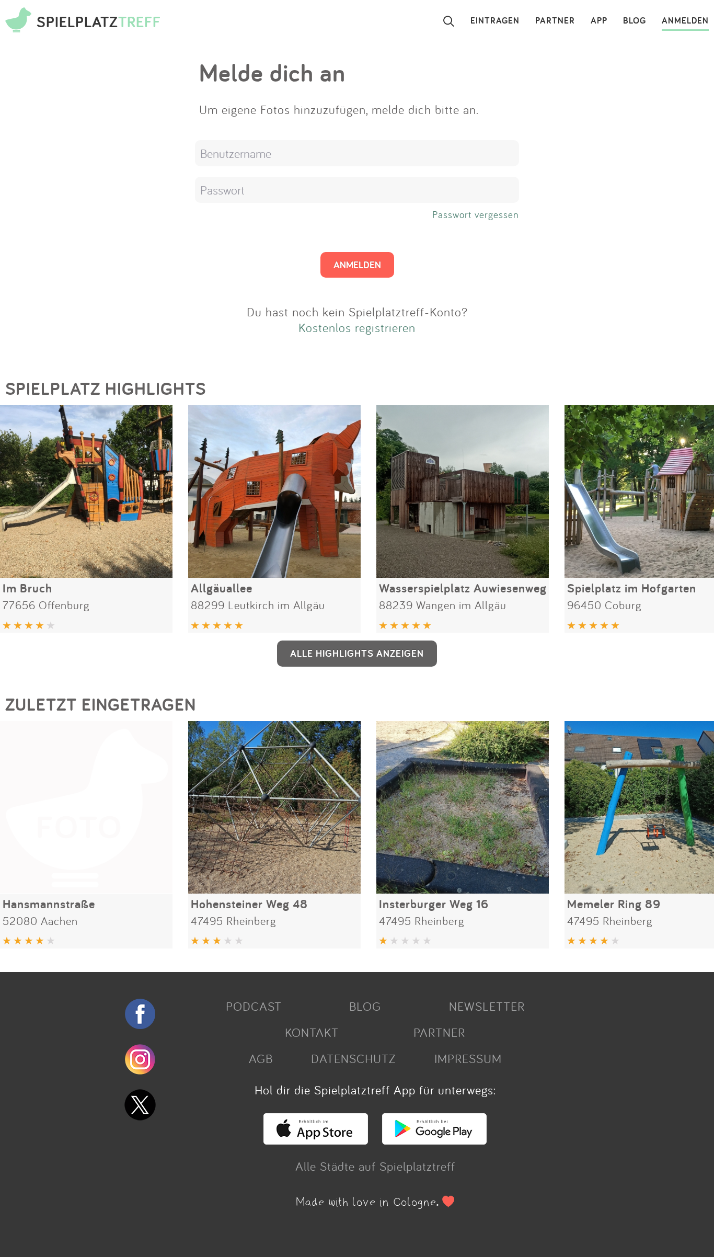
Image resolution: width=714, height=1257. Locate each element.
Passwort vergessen (475, 214)
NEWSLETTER (487, 1006)
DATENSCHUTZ (353, 1058)
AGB (261, 1058)
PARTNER (555, 21)
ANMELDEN (685, 21)
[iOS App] (315, 1140)
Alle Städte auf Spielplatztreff (375, 1166)
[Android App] (434, 1140)
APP (599, 21)
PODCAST (254, 1006)
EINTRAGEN (495, 21)
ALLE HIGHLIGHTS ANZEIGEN (357, 653)
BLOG (634, 21)
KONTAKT (312, 1032)
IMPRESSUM (468, 1058)
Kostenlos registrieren (357, 327)
